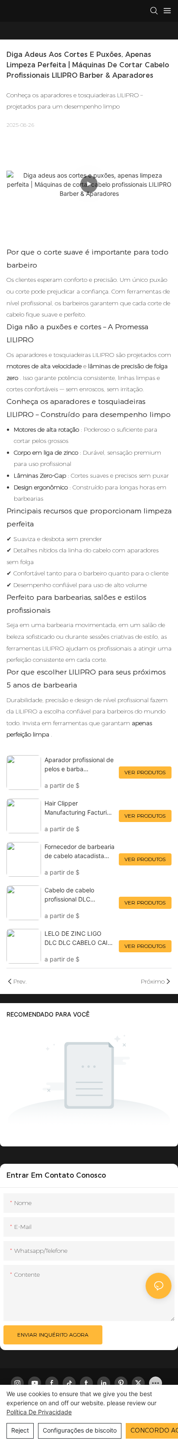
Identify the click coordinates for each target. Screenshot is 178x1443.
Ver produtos (145, 772)
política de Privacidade (39, 1412)
